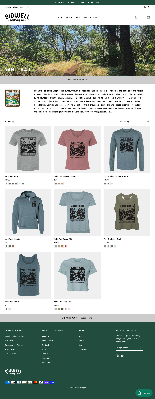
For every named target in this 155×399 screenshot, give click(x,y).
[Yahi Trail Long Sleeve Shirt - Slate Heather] (105, 183)
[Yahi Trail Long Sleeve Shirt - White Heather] (112, 183)
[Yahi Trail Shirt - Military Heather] (13, 183)
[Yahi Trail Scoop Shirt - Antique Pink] (59, 246)
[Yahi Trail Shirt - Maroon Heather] (10, 183)
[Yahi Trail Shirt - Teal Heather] (23, 183)
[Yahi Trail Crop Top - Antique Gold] (59, 309)
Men (60, 17)
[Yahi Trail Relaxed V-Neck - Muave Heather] (56, 183)
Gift (28, 7)
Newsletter (46, 354)
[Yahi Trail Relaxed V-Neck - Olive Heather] (59, 183)
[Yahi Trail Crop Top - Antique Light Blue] (56, 309)
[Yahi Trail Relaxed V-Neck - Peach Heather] (62, 183)
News (22, 7)
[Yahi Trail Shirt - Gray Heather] (6, 183)
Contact (8, 7)
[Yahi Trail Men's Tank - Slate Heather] (6, 309)
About (15, 7)
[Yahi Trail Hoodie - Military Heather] (10, 246)
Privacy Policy (10, 349)
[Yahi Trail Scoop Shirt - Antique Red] (65, 246)
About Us (45, 336)
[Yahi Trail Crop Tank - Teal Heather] (112, 246)
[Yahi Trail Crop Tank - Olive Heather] (105, 246)
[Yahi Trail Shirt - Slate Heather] (16, 183)
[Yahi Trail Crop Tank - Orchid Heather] (108, 246)
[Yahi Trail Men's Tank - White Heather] (10, 309)
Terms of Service (11, 354)
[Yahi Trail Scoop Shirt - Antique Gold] (62, 246)
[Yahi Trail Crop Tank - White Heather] (115, 246)
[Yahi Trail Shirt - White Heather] (19, 183)
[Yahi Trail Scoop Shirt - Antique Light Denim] (56, 246)
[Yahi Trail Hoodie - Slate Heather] (6, 246)
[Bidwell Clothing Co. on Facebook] (122, 355)
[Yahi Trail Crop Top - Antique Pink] (65, 309)
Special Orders (47, 340)
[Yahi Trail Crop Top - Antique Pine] (62, 309)
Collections (90, 17)
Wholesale (46, 362)
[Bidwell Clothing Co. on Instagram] (117, 355)
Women (69, 17)
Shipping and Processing (14, 336)
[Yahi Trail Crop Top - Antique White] (69, 309)
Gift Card (45, 345)
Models (44, 349)
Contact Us (46, 358)
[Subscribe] (141, 348)
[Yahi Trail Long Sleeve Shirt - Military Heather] (108, 183)
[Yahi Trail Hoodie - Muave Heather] (13, 246)
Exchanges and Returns (14, 345)
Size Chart (9, 340)
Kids (78, 17)
